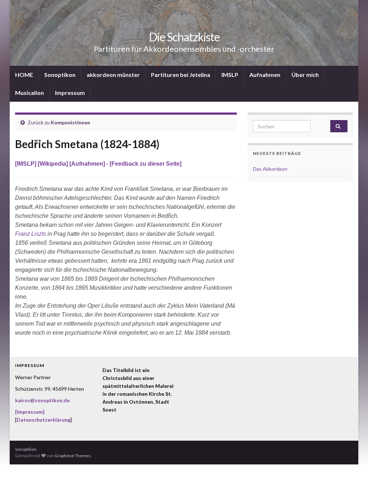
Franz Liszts (30, 234)
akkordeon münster (113, 74)
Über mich (305, 74)
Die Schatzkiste (184, 37)
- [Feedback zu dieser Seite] (143, 164)
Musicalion (29, 92)
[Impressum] (30, 412)
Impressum (70, 92)
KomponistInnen (70, 122)
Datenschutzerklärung (43, 420)
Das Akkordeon (270, 169)
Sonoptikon (59, 74)
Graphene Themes (73, 455)
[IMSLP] (26, 164)
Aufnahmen (264, 74)
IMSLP (229, 74)
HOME (24, 74)
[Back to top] (352, 475)
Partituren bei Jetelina (180, 74)
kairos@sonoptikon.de (42, 400)
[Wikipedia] (53, 164)
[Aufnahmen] (87, 164)
